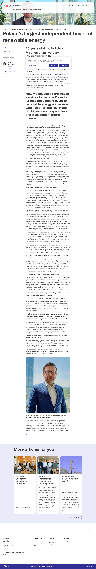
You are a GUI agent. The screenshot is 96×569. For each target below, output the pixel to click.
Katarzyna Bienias (48, 77)
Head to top (90, 532)
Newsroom (25, 9)
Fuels (34, 545)
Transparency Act (53, 544)
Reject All (53, 65)
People (12, 58)
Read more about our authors (10, 72)
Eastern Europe (7, 51)
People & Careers (33, 9)
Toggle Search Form (91, 5)
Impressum (49, 566)
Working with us (52, 542)
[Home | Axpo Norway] (8, 5)
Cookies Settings (32, 65)
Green (34, 544)
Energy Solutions (17, 9)
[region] (48, 63)
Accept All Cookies (64, 65)
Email (9, 68)
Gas (34, 542)
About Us (40, 9)
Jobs (86, 5)
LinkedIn (29, 435)
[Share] (3, 47)
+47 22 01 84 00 (7, 546)
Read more (18, 510)
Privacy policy (33, 566)
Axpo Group (71, 5)
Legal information (42, 566)
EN (21, 5)
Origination (6, 58)
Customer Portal (80, 5)
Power (34, 540)
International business (8, 55)
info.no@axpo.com (7, 545)
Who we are (51, 540)
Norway (17, 5)
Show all (76, 517)
